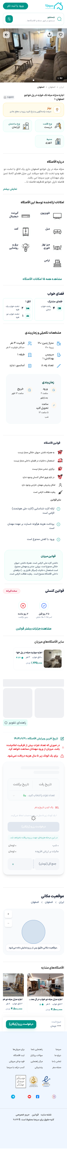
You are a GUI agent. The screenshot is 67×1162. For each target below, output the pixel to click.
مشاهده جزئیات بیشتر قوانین (33, 628)
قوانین (35, 1115)
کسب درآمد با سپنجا (15, 1067)
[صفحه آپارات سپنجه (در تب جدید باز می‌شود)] (45, 1096)
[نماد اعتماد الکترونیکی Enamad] (46, 1081)
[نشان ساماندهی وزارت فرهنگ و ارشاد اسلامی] (33, 1081)
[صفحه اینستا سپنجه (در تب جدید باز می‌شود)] (54, 1096)
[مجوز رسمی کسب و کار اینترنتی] (21, 1081)
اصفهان (51, 87)
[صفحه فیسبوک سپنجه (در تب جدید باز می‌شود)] (37, 1096)
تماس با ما (56, 1061)
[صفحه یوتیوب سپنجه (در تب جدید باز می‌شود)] (29, 1096)
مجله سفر (56, 1067)
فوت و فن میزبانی (16, 1061)
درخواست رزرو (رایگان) (21, 1024)
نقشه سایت (46, 1115)
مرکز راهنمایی (37, 1061)
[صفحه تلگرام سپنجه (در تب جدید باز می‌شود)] (13, 1096)
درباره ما (58, 1055)
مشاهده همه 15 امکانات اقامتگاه (42, 279)
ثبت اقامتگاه (18, 1055)
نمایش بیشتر (10, 189)
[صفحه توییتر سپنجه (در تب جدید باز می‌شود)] (21, 1096)
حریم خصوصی (23, 1115)
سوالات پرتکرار (36, 1055)
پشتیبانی (39, 1067)
